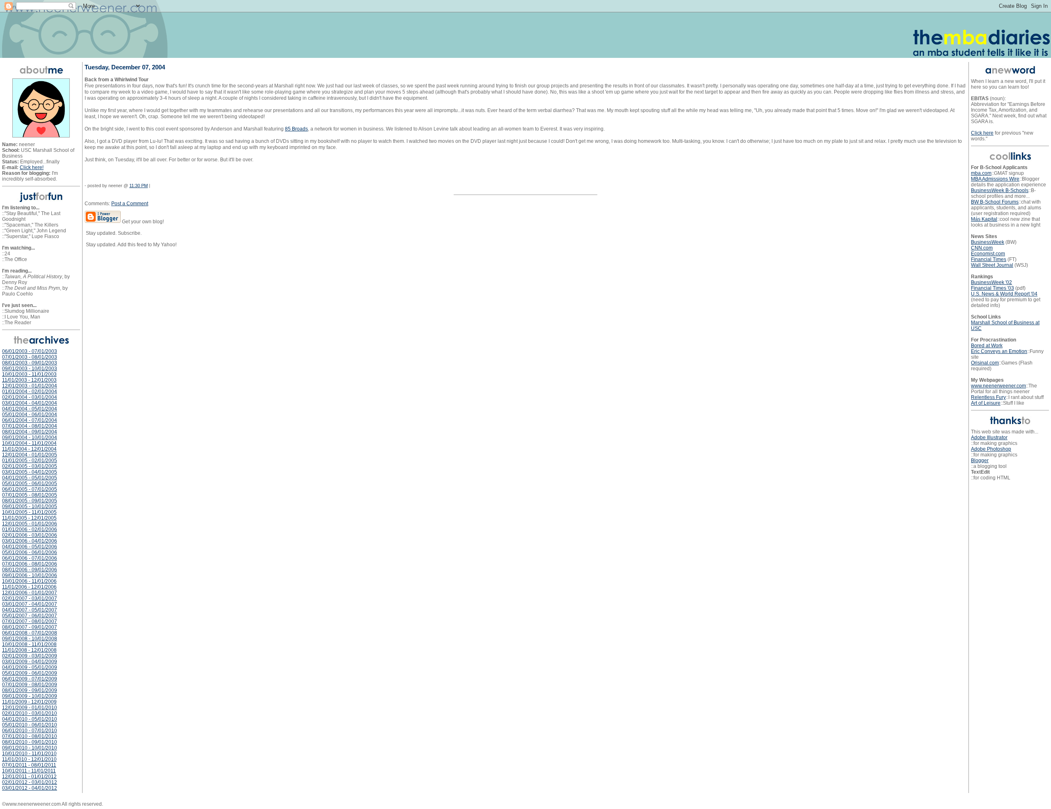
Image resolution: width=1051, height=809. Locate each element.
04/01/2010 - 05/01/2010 (29, 719)
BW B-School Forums (995, 202)
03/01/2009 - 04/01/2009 (29, 662)
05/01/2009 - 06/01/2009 (29, 673)
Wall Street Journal (992, 265)
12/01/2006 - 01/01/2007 (29, 593)
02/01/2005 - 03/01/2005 (29, 466)
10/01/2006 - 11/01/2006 (29, 581)
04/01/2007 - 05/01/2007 (29, 610)
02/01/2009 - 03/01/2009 (29, 656)
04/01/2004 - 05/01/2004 (29, 409)
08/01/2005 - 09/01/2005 (29, 501)
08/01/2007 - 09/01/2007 (29, 627)
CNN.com (982, 248)
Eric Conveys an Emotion (999, 351)
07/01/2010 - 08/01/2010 (29, 736)
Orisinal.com (985, 363)
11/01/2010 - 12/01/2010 (29, 759)
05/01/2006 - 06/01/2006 (29, 552)
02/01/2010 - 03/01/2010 (29, 713)
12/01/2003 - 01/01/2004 (29, 386)
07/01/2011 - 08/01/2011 (29, 765)
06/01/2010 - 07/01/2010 (29, 730)
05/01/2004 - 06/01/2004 (29, 414)
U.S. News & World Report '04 (1004, 294)
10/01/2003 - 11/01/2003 (29, 374)
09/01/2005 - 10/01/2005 (29, 506)
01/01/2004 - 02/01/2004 (29, 391)
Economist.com (988, 254)
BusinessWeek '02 (991, 282)
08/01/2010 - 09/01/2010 (29, 742)
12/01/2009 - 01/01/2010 (29, 707)
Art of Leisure (986, 403)
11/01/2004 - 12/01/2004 (29, 449)
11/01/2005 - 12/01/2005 (29, 518)
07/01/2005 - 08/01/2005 (29, 495)
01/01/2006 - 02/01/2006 (29, 529)
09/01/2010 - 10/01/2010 (29, 748)
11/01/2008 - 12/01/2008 (29, 650)
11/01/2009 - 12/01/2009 (29, 702)
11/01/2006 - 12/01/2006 (29, 587)
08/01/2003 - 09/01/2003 (29, 363)
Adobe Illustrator (989, 437)
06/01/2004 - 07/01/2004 (29, 420)
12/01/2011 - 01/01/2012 (29, 776)
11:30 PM (138, 185)
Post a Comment (129, 203)
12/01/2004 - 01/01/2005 (29, 455)
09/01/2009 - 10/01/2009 (29, 696)
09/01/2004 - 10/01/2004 (29, 437)
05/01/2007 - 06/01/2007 (29, 616)
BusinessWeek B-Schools (999, 190)
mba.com (981, 173)
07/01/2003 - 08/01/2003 (29, 357)
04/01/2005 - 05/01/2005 (29, 478)
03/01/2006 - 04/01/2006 (29, 541)
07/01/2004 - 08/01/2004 (29, 426)
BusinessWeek (987, 242)
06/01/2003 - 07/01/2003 (29, 351)
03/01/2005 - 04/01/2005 (29, 472)
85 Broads (296, 129)
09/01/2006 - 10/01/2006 (29, 575)
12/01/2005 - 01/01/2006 (29, 524)
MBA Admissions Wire (995, 179)
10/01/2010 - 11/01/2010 (29, 753)
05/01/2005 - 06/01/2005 (29, 483)
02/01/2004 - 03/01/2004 (29, 397)
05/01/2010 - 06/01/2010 (29, 725)
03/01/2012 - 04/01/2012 (29, 788)
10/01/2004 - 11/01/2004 (29, 443)
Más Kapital (984, 219)
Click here (982, 133)
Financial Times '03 (992, 288)
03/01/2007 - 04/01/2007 (29, 604)
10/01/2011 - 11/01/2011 (29, 771)
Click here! (32, 167)
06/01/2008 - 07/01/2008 (29, 633)
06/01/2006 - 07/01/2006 (29, 558)
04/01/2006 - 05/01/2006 (29, 547)
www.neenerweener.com (998, 386)
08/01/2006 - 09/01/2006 (29, 570)
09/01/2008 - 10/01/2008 (29, 639)
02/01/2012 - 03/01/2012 (29, 782)
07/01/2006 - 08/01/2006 (29, 564)
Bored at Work (987, 345)
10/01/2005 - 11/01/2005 (29, 512)
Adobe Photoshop (991, 449)
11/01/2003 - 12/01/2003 (29, 380)
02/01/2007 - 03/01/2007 (29, 598)
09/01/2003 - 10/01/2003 (29, 368)
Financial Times (988, 259)
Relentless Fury (988, 397)
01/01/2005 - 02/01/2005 (29, 460)
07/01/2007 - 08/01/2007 (29, 621)
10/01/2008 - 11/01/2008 (29, 644)
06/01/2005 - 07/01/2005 (29, 489)
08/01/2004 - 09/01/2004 (29, 432)
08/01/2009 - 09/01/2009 (29, 690)
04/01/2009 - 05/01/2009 (29, 667)
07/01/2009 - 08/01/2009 (29, 685)
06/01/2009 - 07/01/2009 (29, 679)
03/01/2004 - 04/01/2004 (29, 403)
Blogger (980, 460)
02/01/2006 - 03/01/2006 (29, 535)
